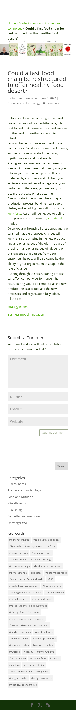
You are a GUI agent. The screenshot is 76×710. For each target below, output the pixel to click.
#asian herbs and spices (46, 539)
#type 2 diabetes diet (20, 671)
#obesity (28, 651)
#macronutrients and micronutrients (29, 625)
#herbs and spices (42, 599)
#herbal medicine (18, 599)
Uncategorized (17, 523)
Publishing (15, 510)
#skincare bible (17, 658)
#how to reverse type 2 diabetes (26, 619)
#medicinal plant (44, 632)
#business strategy (19, 566)
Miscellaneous (17, 503)
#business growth (41, 553)
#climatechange (18, 572)
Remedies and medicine (24, 516)
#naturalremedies (19, 645)
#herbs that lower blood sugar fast (28, 605)
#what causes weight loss (23, 684)
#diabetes (36, 572)
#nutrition (14, 651)
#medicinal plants (18, 638)
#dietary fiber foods (56, 572)
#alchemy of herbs (19, 539)
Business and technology (24, 103)
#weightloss (42, 671)
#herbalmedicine (54, 592)
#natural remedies (43, 645)
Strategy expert (18, 307)
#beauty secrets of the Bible (40, 546)
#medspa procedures (44, 638)
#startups (14, 665)
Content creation (30, 23)
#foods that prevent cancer (24, 585)
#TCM (41, 665)
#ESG (51, 579)
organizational (52, 218)
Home (12, 23)
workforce (14, 213)
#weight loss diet (18, 678)
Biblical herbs (17, 484)
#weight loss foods (41, 678)
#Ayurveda (15, 546)
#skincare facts (38, 658)
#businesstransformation (47, 566)
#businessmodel (18, 559)
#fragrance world (51, 585)
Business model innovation (26, 314)
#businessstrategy (41, 559)
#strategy (29, 665)
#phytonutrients (45, 651)
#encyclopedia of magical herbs (26, 579)
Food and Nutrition (20, 497)
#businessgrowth (18, 553)
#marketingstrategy (20, 632)
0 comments (51, 103)
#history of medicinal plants (24, 612)
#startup (54, 658)
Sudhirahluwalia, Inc (24, 98)
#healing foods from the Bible (25, 592)
